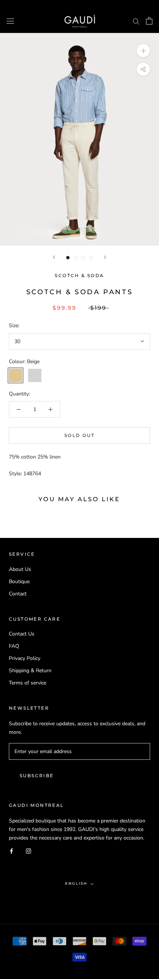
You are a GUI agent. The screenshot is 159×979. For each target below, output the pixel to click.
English (76, 883)
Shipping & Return (30, 670)
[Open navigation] (10, 21)
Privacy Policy (24, 658)
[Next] (105, 257)
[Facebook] (11, 850)
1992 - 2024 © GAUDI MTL (79, 899)
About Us (20, 569)
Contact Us (21, 633)
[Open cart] (149, 20)
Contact (18, 593)
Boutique (19, 581)
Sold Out (79, 435)
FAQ (14, 646)
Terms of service (27, 682)
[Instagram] (28, 850)
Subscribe (37, 775)
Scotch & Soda (79, 275)
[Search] (136, 21)
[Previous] (54, 257)
